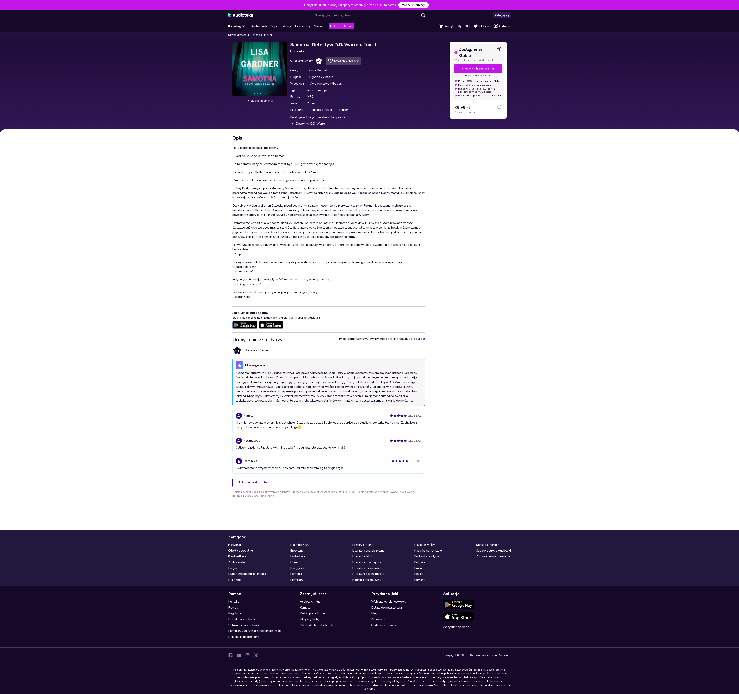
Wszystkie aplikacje (456, 627)
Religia (418, 574)
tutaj (371, 689)
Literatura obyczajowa (367, 562)
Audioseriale (259, 26)
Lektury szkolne (362, 545)
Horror (294, 562)
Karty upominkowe (312, 613)
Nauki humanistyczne (428, 550)
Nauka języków (424, 545)
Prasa (418, 568)
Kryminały (296, 580)
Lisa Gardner (298, 51)
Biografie (234, 568)
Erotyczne (296, 550)
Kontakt (233, 601)
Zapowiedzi (378, 619)
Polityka (419, 562)
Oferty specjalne (240, 550)
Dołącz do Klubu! (341, 26)
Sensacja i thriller (261, 35)
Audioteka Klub (310, 601)
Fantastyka (297, 556)
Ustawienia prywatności (244, 625)
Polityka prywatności (242, 619)
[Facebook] (230, 655)
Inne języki (297, 568)
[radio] (478, 54)
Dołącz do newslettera (386, 607)
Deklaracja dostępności (243, 637)
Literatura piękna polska (368, 574)
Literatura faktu (362, 556)
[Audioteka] (240, 15)
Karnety (305, 607)
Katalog (234, 26)
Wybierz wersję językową (388, 601)
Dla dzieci (234, 580)
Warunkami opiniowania (259, 496)
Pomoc (233, 607)
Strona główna (237, 35)
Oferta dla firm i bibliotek (316, 625)
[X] (256, 655)
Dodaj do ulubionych (346, 61)
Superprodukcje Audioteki (493, 550)
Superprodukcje (281, 26)
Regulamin (235, 613)
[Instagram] (247, 655)
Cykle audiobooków (384, 625)
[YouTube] (239, 655)
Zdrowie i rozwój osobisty (493, 556)
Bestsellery (303, 26)
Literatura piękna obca (367, 568)
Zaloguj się (502, 15)
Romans (419, 580)
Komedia (296, 574)
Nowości (319, 26)
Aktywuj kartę (309, 619)
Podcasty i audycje (426, 556)
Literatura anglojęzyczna (368, 550)
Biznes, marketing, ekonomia (247, 574)
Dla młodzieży (299, 545)
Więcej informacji (413, 5)
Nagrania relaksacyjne (366, 580)
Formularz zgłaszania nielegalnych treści (254, 631)
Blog (374, 613)
